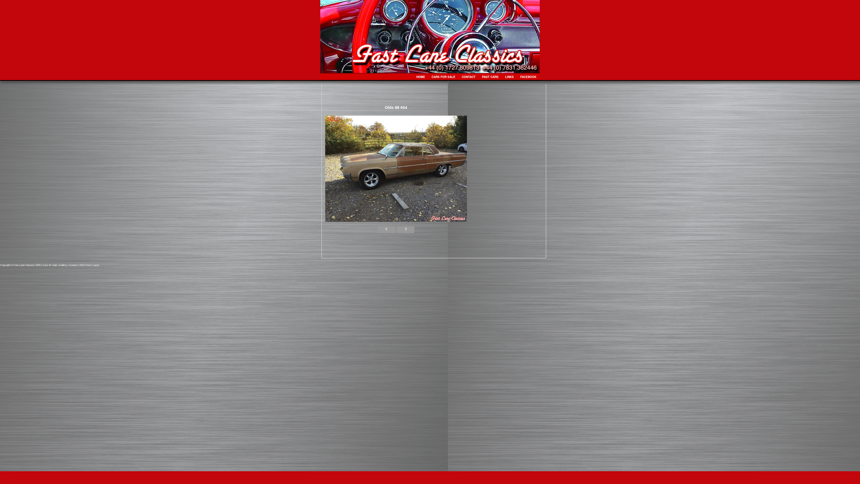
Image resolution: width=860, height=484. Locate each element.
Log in (96, 265)
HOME (420, 77)
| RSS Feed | (85, 265)
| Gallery (63, 265)
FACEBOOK (528, 77)
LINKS (509, 77)
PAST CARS (490, 77)
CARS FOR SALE (443, 77)
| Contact (73, 265)
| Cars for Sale (49, 265)
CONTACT (468, 77)
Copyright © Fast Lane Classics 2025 (20, 265)
